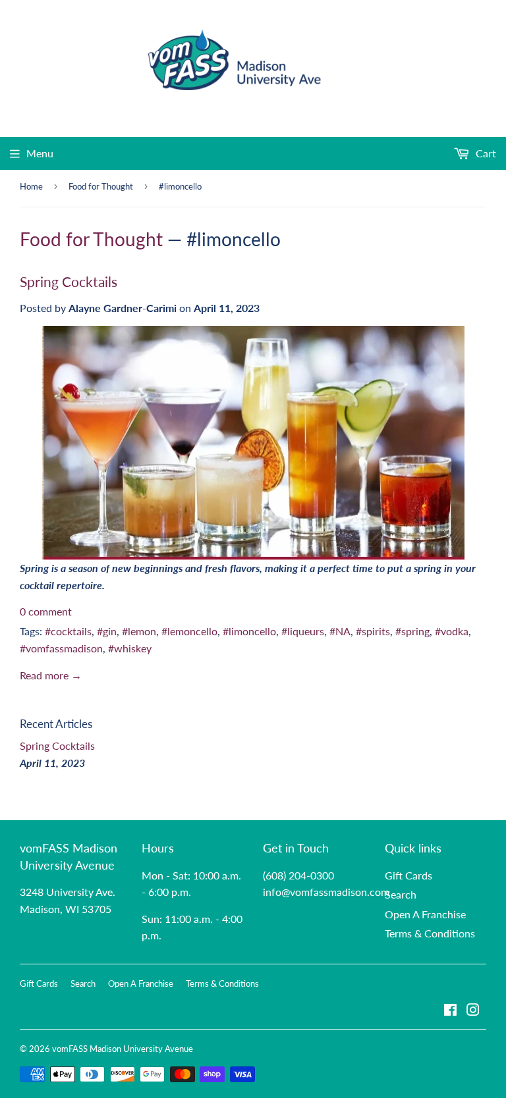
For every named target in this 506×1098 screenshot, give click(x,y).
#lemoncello (189, 631)
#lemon (139, 631)
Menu (39, 153)
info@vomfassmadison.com (326, 891)
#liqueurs (302, 631)
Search (400, 894)
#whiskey (130, 648)
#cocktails (68, 631)
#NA (340, 631)
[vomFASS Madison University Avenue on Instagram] (473, 1011)
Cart (484, 153)
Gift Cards (408, 875)
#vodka (451, 631)
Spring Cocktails (68, 281)
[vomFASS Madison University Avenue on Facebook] (450, 1011)
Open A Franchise (425, 914)
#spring (412, 631)
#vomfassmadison (61, 648)
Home (31, 186)
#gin (107, 631)
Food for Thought (101, 186)
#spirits (373, 631)
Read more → (51, 675)
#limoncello (249, 631)
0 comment (46, 611)
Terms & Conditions (430, 933)
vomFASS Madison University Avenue (122, 1048)
